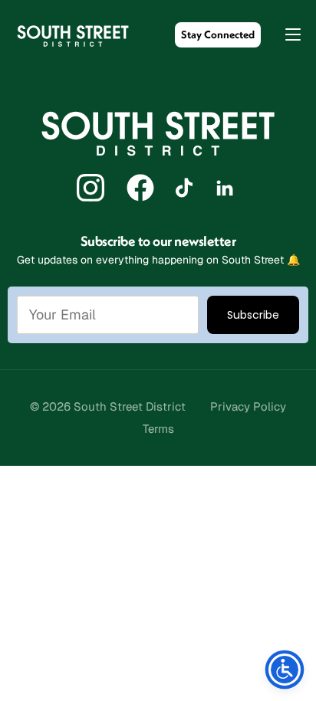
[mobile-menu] (285, 34)
